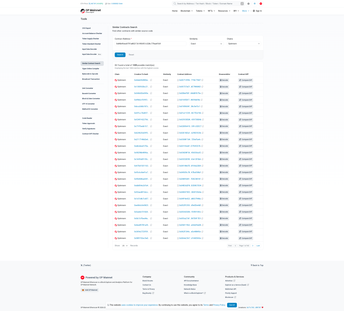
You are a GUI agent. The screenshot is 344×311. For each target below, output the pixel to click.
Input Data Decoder (89, 49)
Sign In (258, 11)
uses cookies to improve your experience (139, 305)
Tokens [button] (199, 11)
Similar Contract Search (91, 63)
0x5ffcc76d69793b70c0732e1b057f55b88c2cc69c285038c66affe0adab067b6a (141, 113)
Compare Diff (246, 80)
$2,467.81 (92, 4)
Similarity (194, 39)
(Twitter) (87, 265)
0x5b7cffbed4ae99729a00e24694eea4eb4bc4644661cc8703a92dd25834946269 (141, 218)
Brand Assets (148, 281)
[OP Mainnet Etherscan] (91, 11)
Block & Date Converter (91, 99)
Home (175, 11)
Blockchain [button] (185, 11)
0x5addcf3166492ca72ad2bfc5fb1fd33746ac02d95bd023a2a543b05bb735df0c (141, 212)
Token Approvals (88, 123)
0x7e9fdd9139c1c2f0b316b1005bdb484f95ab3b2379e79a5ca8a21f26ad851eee (141, 159)
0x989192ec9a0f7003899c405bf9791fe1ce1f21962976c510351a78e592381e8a (141, 238)
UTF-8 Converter (88, 104)
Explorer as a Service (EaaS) (236, 285)
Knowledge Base (190, 285)
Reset (131, 55)
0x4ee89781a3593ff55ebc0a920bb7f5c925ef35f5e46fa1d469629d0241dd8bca (141, 225)
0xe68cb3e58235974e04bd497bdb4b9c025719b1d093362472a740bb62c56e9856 (141, 205)
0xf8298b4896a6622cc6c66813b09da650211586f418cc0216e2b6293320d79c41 (141, 153)
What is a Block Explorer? (193, 293)
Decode (225, 80)
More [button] (244, 11)
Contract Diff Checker (90, 134)
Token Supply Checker (90, 39)
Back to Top (258, 265)
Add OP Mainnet (91, 290)
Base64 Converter (89, 93)
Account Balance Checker (92, 33)
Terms (145, 289)
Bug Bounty (147, 293)
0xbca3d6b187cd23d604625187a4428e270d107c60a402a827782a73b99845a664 (141, 106)
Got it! (232, 305)
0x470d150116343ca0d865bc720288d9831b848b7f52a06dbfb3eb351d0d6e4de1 (141, 166)
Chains (230, 39)
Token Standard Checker (91, 44)
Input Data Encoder (91, 54)
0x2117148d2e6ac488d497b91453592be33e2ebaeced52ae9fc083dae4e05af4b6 (141, 139)
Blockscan (229, 297)
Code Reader (87, 118)
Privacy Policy (219, 305)
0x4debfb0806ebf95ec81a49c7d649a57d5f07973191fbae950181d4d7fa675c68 (141, 80)
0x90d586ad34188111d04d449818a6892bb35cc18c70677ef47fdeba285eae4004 (141, 179)
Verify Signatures (88, 129)
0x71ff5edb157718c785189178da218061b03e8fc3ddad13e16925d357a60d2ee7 (141, 126)
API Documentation (191, 281)
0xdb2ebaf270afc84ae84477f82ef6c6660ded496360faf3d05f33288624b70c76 (141, 146)
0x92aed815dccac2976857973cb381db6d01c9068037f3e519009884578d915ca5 (141, 192)
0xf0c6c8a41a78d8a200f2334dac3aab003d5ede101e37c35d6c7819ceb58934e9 (141, 172)
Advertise (229, 281)
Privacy (152, 289)
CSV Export (86, 28)
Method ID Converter (90, 109)
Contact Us (147, 285)
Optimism (232, 44)
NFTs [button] (210, 11)
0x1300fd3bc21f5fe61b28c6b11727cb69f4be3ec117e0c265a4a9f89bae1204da (141, 87)
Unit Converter (87, 88)
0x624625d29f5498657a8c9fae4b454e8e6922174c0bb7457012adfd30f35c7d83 (141, 133)
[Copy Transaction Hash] (151, 80)
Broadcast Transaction (91, 79)
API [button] (235, 11)
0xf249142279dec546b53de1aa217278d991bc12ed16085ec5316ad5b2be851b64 (141, 119)
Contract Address (123, 39)
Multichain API (230, 289)
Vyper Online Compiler (90, 69)
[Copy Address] (202, 80)
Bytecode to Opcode (90, 74)
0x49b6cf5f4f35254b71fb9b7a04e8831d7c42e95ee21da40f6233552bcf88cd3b (141, 100)
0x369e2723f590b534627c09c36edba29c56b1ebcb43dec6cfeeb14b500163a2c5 (141, 232)
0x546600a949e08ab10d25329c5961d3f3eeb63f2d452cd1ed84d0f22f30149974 (141, 93)
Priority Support (231, 293)
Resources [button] (223, 11)
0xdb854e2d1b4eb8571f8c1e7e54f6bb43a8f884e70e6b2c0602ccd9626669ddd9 (141, 185)
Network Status (190, 289)
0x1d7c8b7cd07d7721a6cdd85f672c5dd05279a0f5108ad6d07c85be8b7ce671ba (141, 199)
